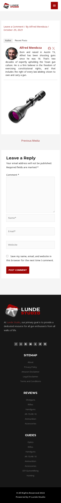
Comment (12, 174)
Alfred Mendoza (31, 47)
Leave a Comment (14, 26)
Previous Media (30, 140)
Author (8, 40)
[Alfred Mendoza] (11, 53)
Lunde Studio (13, 322)
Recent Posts (21, 40)
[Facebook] (49, 48)
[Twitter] (53, 48)
